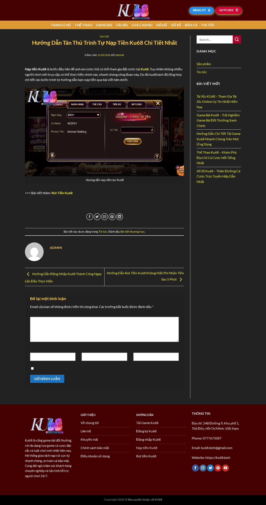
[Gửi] (237, 39)
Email (86, 349)
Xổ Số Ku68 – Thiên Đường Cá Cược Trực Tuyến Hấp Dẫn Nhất (218, 176)
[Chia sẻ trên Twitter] (97, 216)
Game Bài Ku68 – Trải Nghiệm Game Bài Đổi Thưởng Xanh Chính (218, 120)
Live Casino (142, 25)
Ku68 (145, 69)
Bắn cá (191, 25)
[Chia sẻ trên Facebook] (89, 216)
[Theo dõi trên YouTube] (225, 467)
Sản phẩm (204, 64)
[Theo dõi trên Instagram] (203, 467)
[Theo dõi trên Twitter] (210, 467)
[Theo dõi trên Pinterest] (217, 467)
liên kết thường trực (132, 231)
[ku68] (133, 10)
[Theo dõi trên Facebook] (195, 467)
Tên (33, 349)
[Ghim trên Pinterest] (112, 216)
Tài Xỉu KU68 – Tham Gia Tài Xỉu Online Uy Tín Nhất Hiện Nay (217, 101)
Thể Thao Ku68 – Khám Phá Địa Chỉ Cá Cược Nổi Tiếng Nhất (216, 157)
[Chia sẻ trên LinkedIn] (119, 216)
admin (120, 55)
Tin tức (208, 25)
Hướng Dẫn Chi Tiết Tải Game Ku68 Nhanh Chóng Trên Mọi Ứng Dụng (218, 139)
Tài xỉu (122, 25)
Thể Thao (83, 25)
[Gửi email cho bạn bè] (104, 216)
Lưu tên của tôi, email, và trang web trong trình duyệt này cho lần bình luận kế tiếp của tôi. (94, 368)
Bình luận (37, 313)
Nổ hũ (161, 25)
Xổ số (176, 25)
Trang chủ (61, 25)
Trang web (140, 349)
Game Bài (104, 25)
